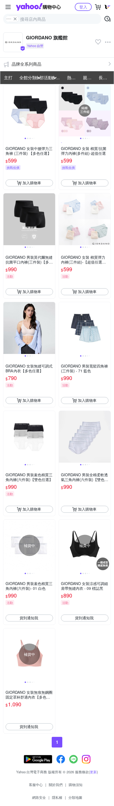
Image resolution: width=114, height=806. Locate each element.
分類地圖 (75, 797)
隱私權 (57, 797)
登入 (83, 7)
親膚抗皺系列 (89, 77)
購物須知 (75, 784)
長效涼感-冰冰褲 (105, 77)
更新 (93, 771)
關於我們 (56, 784)
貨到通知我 (29, 617)
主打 (8, 77)
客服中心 (36, 784)
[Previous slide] (6, 110)
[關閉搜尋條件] (15, 18)
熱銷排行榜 (73, 77)
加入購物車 (32, 182)
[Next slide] (51, 110)
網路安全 (39, 797)
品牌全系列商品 (26, 64)
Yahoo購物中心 (38, 7)
